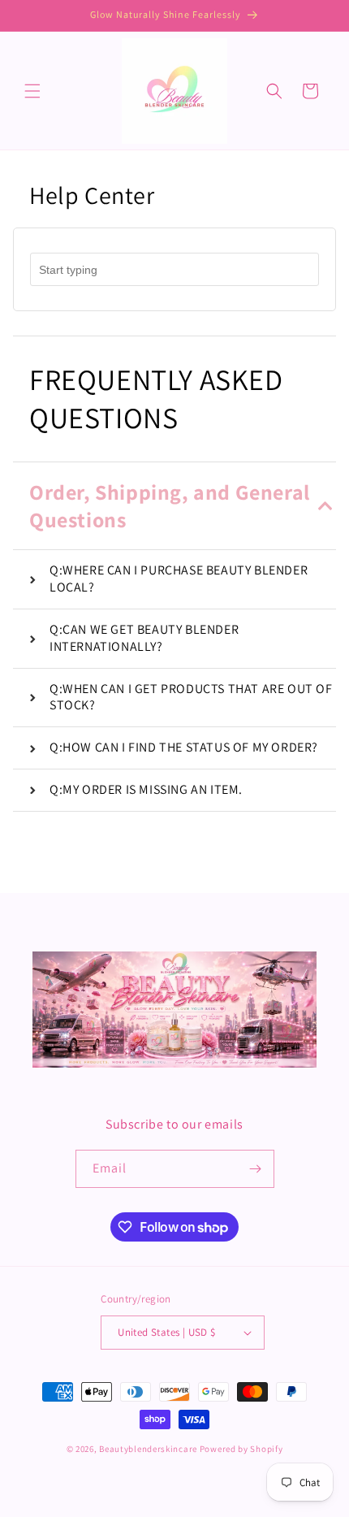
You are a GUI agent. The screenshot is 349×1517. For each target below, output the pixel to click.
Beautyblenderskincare (148, 1448)
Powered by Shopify (241, 1448)
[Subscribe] (256, 1169)
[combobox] (174, 269)
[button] (32, 91)
